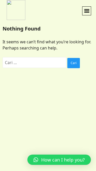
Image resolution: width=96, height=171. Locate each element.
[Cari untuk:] (35, 62)
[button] (86, 10)
